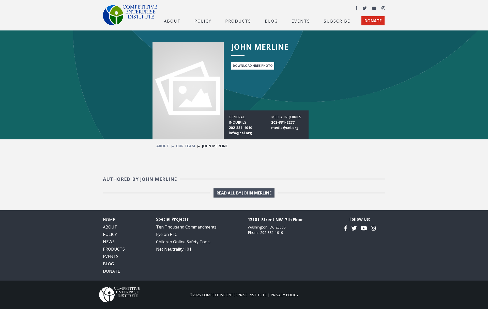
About (162, 145)
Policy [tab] (202, 21)
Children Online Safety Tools (183, 242)
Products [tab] (238, 21)
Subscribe (337, 21)
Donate (111, 271)
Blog (271, 21)
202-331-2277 (283, 122)
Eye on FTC (166, 234)
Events (301, 21)
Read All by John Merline (244, 193)
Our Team (185, 145)
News (109, 242)
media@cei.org (285, 127)
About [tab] (172, 21)
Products (114, 249)
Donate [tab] (373, 21)
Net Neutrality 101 (173, 249)
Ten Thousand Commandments (186, 227)
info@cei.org (240, 133)
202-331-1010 (240, 127)
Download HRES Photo (253, 65)
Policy (110, 234)
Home (109, 219)
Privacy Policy (284, 294)
